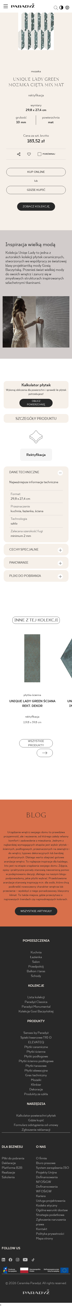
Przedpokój (36, 967)
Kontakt (41, 1229)
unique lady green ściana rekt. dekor (32, 704)
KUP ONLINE (36, 172)
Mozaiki (36, 1080)
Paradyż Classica (36, 1002)
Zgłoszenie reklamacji (36, 1130)
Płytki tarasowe (36, 1066)
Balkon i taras (36, 971)
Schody (36, 976)
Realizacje (8, 1173)
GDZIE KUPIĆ (36, 190)
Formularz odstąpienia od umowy (36, 1125)
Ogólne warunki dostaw (52, 1210)
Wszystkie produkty (36, 743)
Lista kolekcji (36, 997)
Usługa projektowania (50, 1201)
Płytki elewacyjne (36, 1071)
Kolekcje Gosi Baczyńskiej (36, 1011)
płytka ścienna (32, 695)
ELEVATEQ (36, 1042)
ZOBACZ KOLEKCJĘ (36, 206)
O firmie (41, 1158)
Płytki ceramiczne (36, 1047)
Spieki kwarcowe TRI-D (36, 1038)
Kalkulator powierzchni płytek (36, 1116)
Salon (36, 962)
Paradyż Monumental (36, 1007)
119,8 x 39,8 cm (32, 722)
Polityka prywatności (50, 1234)
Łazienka (36, 957)
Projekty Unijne (46, 1173)
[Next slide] (45, 753)
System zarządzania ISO (52, 1168)
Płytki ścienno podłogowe (36, 1061)
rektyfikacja (32, 716)
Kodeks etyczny (46, 1206)
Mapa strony (44, 1238)
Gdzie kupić (36, 1120)
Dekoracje (36, 1089)
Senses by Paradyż (36, 1033)
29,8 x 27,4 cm (36, 110)
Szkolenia (8, 1177)
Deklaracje (9, 1163)
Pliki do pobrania (13, 1158)
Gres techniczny (36, 1075)
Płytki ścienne (36, 1052)
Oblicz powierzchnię (36, 403)
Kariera (41, 1196)
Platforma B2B (12, 1168)
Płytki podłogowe (36, 1056)
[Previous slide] (27, 753)
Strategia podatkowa (50, 1215)
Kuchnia (36, 952)
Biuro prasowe (45, 1163)
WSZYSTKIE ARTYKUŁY (36, 911)
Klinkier (36, 1085)
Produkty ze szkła (36, 1094)
